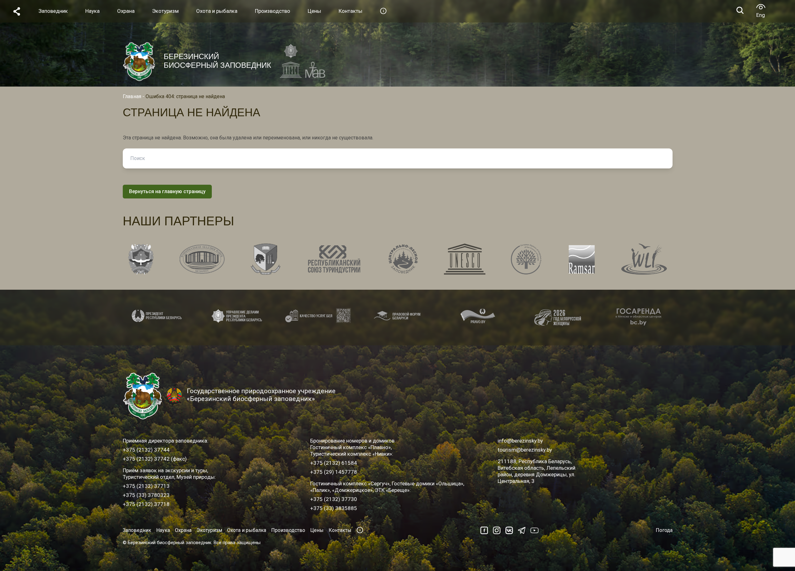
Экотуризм (209, 530)
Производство (288, 530)
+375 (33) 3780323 (146, 495)
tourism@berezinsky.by (525, 450)
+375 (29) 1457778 (333, 472)
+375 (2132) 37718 (146, 504)
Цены (317, 530)
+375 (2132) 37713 (146, 486)
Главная (132, 96)
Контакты (340, 530)
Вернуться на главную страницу (167, 191)
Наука (163, 530)
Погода (664, 530)
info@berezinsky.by (520, 441)
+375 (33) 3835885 (333, 508)
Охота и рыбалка (246, 530)
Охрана (183, 530)
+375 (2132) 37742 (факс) (155, 459)
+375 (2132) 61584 (333, 463)
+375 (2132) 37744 (146, 450)
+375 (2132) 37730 (333, 499)
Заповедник (137, 530)
